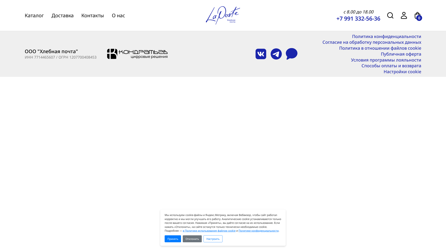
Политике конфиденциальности (259, 230)
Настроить (213, 239)
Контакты (92, 15)
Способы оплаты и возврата (391, 65)
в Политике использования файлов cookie (209, 230)
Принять (172, 239)
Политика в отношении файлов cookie (380, 48)
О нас (118, 15)
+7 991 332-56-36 (358, 18)
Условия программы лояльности (386, 60)
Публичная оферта (401, 54)
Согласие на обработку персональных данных (371, 42)
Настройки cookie (402, 71)
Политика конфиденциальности (386, 36)
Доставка (63, 15)
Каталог (34, 15)
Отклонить (192, 239)
